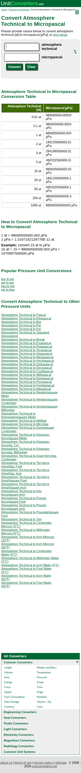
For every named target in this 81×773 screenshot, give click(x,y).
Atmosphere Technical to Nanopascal (27, 378)
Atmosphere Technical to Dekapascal (27, 364)
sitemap (60, 762)
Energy (8, 682)
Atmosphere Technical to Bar (21, 322)
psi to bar (7, 282)
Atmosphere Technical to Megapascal (27, 357)
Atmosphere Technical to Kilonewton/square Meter (18, 415)
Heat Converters (15, 717)
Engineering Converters (20, 712)
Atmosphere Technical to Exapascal (26, 343)
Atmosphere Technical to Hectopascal (27, 360)
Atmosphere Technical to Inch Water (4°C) (30, 565)
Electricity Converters (19, 734)
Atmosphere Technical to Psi (21, 325)
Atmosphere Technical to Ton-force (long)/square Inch (25, 485)
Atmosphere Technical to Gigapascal (26, 353)
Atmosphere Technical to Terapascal (26, 350)
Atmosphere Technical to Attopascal (26, 389)
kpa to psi (8, 286)
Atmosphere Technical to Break (23, 339)
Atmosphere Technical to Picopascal (26, 382)
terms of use (23, 762)
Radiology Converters (19, 746)
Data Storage (11, 701)
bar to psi (7, 279)
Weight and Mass (47, 667)
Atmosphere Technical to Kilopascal (26, 318)
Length (8, 667)
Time (39, 687)
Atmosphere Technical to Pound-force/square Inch (24, 507)
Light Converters (15, 729)
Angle (40, 692)
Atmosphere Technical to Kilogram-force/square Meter (25, 436)
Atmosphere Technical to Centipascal (27, 371)
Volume (8, 672)
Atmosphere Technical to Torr (21, 519)
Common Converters (18, 662)
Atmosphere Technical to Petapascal (26, 346)
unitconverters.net (44, 766)
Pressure (42, 677)
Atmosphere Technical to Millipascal (26, 375)
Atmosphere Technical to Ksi (21, 329)
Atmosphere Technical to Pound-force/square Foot (24, 500)
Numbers (42, 696)
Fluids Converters (16, 723)
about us (6, 762)
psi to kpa (8, 289)
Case (40, 706)
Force (7, 687)
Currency (9, 706)
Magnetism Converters (19, 740)
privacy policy (43, 762)
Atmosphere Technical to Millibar (24, 420)
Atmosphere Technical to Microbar (25, 424)
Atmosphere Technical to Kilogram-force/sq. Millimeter (25, 450)
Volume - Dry (44, 701)
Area (6, 677)
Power (40, 682)
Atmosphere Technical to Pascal (23, 315)
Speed (7, 692)
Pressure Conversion (19, 9)
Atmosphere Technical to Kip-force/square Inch (21, 492)
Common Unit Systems (19, 751)
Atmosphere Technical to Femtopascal (27, 385)
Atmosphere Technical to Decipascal (26, 367)
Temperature (44, 672)
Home (4, 9)
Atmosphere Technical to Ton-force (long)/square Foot (25, 478)
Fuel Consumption (14, 696)
